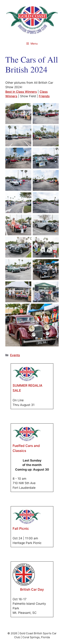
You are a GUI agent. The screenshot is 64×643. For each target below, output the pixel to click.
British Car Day (32, 589)
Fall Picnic (21, 529)
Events (15, 355)
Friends (44, 96)
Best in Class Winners (21, 92)
